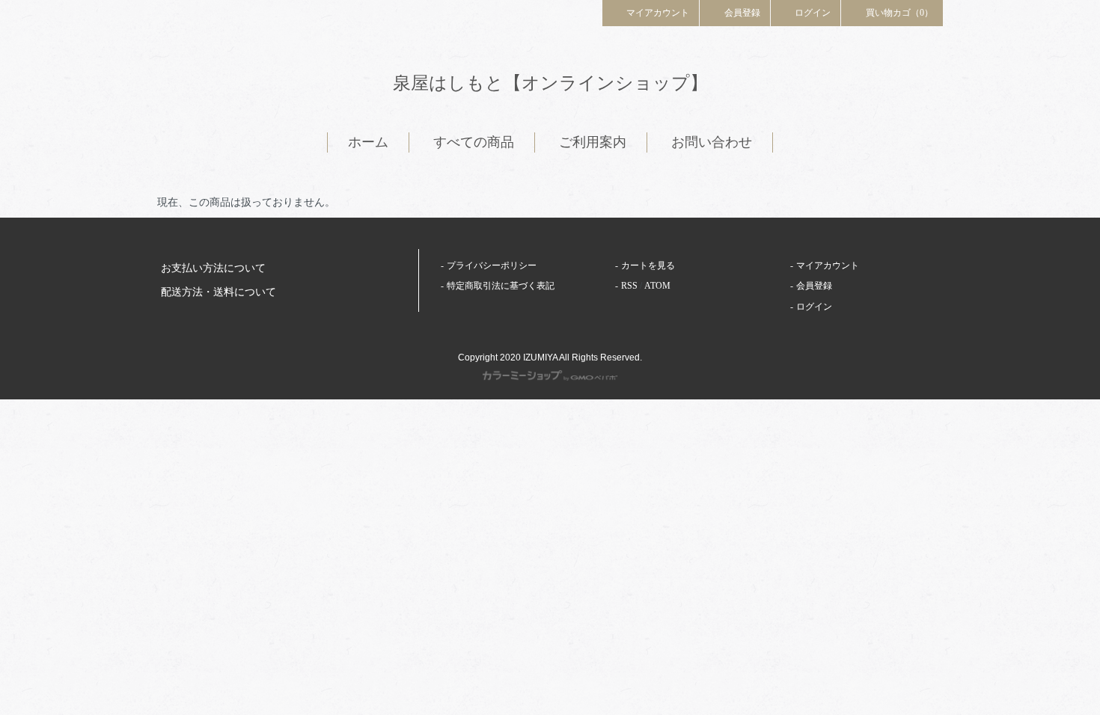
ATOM (657, 285)
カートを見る (648, 265)
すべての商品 (473, 142)
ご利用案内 (592, 142)
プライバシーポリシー (492, 265)
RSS (629, 285)
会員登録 (742, 12)
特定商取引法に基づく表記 (500, 285)
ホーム (368, 142)
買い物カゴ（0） (899, 12)
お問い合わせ (711, 142)
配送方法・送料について (218, 292)
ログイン (813, 12)
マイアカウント (657, 12)
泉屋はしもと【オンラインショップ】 (550, 83)
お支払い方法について (213, 268)
